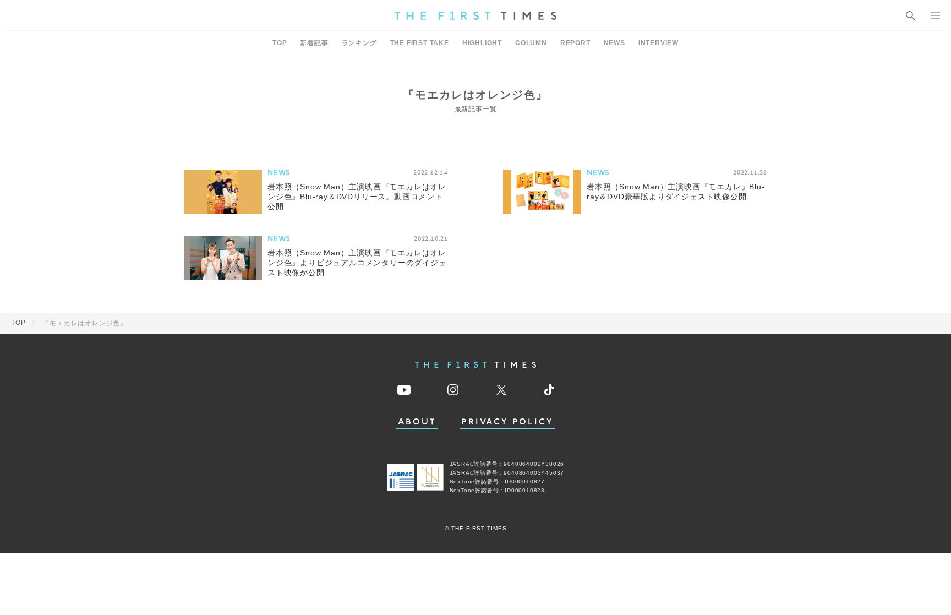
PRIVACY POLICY (507, 422)
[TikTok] (549, 389)
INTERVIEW (658, 43)
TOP (279, 43)
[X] (501, 390)
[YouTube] (404, 390)
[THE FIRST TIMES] (475, 15)
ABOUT (417, 422)
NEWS (614, 43)
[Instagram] (452, 389)
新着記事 (314, 43)
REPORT (575, 43)
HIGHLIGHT (482, 43)
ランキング (359, 43)
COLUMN (531, 43)
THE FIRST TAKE (419, 43)
